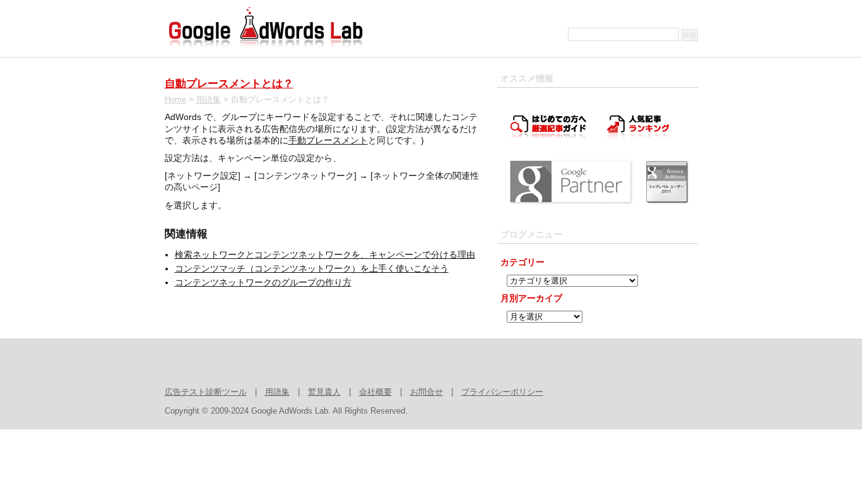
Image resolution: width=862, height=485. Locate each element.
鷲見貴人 (324, 392)
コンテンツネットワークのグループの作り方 (263, 282)
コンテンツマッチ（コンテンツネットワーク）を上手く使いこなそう (312, 268)
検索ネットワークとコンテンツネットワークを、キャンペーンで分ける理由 (325, 254)
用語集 (208, 99)
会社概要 (375, 392)
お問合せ (426, 392)
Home (175, 99)
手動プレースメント (328, 140)
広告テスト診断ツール (206, 392)
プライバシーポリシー (502, 392)
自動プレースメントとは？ (229, 84)
